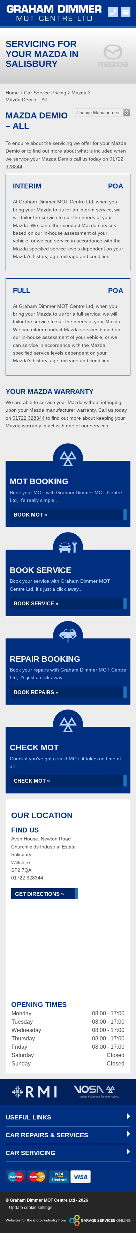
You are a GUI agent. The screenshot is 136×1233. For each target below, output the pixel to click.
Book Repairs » (36, 692)
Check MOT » (32, 781)
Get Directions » (39, 894)
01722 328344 (29, 418)
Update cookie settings (30, 1207)
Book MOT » (30, 515)
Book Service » (36, 603)
